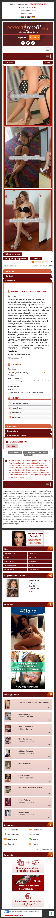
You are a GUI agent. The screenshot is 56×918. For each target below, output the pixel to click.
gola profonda (29, 453)
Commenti (10, 280)
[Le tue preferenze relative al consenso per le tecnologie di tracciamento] (51, 913)
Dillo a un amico (12, 254)
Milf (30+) (7, 557)
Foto (31, 591)
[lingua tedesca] (33, 17)
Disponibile (32, 561)
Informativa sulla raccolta (13, 915)
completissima (15, 453)
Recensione (12, 431)
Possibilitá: (12, 351)
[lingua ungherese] (22, 17)
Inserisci (11, 446)
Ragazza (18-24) (9, 553)
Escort (29, 461)
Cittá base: (12, 369)
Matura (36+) (33, 557)
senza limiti (42, 453)
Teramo (42, 291)
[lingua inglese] (30, 17)
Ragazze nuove (9, 561)
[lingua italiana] (26, 17)
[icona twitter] (28, 43)
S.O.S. (31, 565)
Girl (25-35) (32, 553)
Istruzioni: (12, 389)
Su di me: (12, 296)
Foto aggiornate (34, 569)
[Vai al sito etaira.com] (28, 628)
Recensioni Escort (24, 470)
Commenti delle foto (16, 435)
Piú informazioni (14, 358)
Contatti (9, 276)
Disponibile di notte (10, 565)
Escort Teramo (38, 463)
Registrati (22, 38)
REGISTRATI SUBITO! (38, 4)
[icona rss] (33, 43)
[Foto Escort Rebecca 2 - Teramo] (28, 157)
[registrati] (28, 538)
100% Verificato (9, 569)
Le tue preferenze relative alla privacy (24, 912)
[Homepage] (28, 27)
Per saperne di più (42, 850)
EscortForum (40, 472)
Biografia (9, 271)
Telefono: (11, 375)
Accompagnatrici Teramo (34, 468)
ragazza (28, 455)
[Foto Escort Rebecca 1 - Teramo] (28, 96)
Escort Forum (18, 477)
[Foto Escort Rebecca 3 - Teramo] (28, 220)
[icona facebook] (23, 43)
